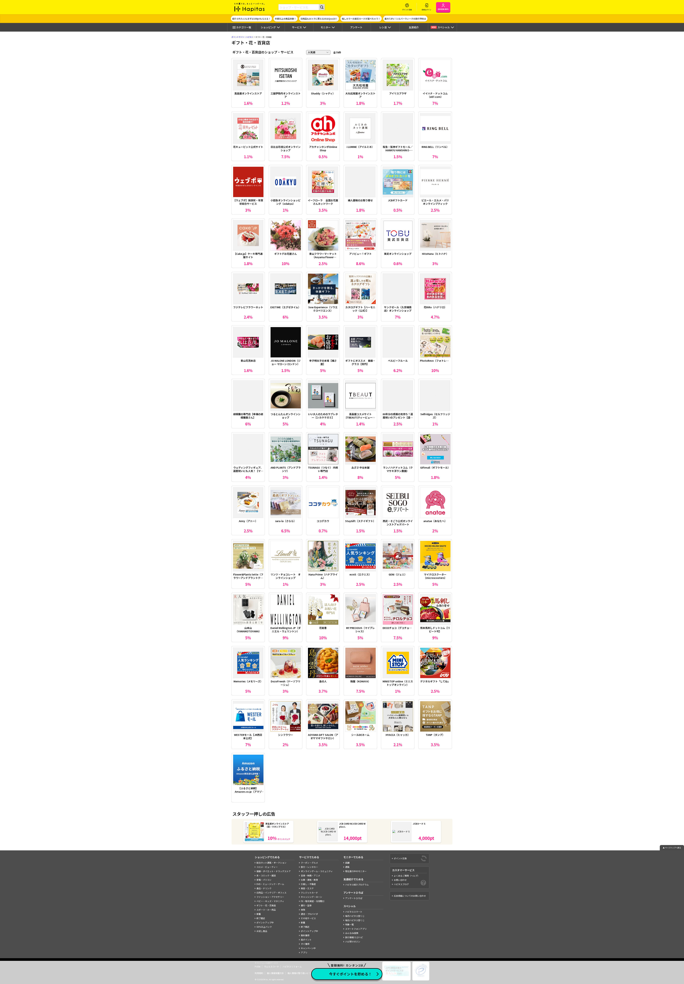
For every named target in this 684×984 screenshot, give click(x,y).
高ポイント (306, 939)
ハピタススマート (353, 911)
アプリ (304, 952)
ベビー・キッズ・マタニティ (270, 901)
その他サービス (308, 918)
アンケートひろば (353, 898)
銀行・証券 (306, 905)
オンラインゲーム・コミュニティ (317, 871)
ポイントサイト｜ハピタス (242, 37)
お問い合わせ (400, 879)
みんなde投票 (351, 932)
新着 (258, 913)
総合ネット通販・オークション (271, 862)
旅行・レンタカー (309, 866)
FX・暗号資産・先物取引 (313, 901)
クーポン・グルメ (309, 862)
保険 (303, 909)
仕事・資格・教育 (309, 879)
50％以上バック (264, 926)
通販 (347, 866)
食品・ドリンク (263, 888)
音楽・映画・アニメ (310, 875)
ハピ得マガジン (352, 941)
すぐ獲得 (305, 943)
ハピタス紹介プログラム (357, 884)
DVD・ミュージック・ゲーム (270, 883)
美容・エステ (307, 888)
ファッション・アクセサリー (270, 896)
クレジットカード (309, 892)
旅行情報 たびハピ (354, 937)
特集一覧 (349, 924)
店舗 (347, 862)
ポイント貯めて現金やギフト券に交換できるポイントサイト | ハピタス (249, 7)
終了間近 (260, 918)
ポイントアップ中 (265, 922)
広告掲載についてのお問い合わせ (410, 895)
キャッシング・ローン (311, 896)
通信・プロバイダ (309, 913)
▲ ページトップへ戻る (672, 847)
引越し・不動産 (308, 883)
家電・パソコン (263, 879)
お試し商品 (261, 931)
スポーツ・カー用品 (266, 909)
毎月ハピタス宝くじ (354, 915)
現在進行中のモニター (356, 871)
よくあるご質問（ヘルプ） (406, 875)
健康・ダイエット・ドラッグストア (273, 871)
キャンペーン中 (308, 948)
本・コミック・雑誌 (266, 875)
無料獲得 (305, 935)
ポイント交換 (400, 858)
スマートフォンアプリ (356, 928)
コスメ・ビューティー (267, 866)
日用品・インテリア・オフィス (271, 892)
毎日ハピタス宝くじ (354, 920)
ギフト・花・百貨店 (266, 905)
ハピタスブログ (401, 884)
